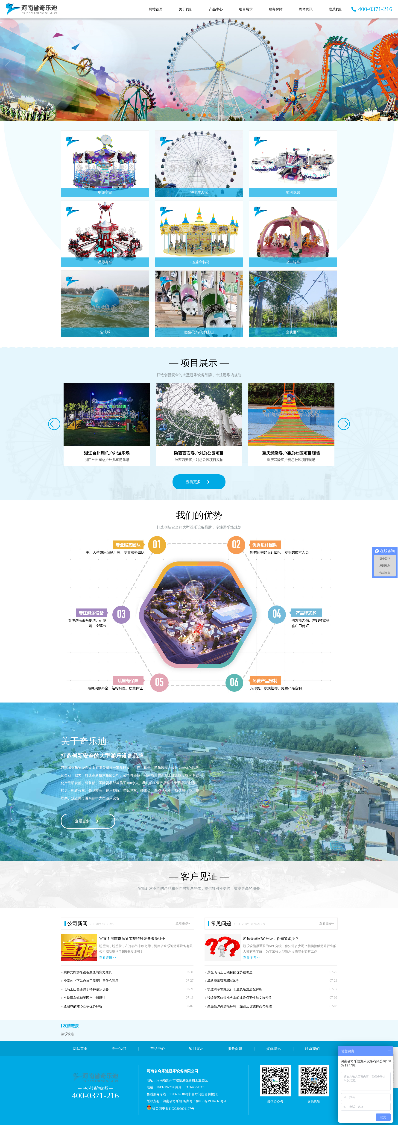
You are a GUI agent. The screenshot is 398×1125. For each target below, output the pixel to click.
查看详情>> (107, 957)
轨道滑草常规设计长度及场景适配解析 (233, 989)
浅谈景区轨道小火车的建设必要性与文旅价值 (238, 998)
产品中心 (216, 9)
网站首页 (156, 9)
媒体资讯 (306, 9)
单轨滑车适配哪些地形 (222, 981)
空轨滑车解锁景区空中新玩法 (83, 998)
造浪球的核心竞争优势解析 (81, 1006)
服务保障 (276, 9)
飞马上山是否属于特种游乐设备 (85, 989)
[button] (188, 115)
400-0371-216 (375, 9)
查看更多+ (183, 923)
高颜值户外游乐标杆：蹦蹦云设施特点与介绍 (238, 1006)
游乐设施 (67, 1034)
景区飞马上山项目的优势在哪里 (228, 972)
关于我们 (186, 9)
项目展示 (246, 9)
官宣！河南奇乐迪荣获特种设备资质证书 (132, 939)
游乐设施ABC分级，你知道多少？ (271, 939)
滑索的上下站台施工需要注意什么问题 (89, 981)
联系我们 (335, 9)
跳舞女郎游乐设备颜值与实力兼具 (86, 972)
